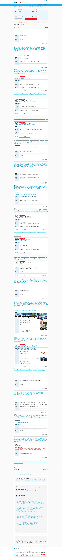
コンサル (25, 338)
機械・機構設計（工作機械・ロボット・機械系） (31, 516)
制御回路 (42, 440)
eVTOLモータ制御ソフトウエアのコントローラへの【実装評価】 (25, 124)
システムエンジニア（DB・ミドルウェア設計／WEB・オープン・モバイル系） (25, 500)
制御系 (28, 142)
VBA (37, 479)
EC (14, 70)
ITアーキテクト (23, 497)
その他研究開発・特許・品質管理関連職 (30, 509)
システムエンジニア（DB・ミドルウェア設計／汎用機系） (23, 502)
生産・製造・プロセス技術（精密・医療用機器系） (22, 518)
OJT (14, 163)
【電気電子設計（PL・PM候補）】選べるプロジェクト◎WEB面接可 (26, 194)
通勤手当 (36, 48)
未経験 (27, 393)
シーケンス (23, 440)
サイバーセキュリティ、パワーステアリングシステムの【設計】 (25, 101)
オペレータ (17, 415)
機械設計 (37, 480)
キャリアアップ (19, 47)
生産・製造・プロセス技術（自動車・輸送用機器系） (33, 518)
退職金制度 (30, 48)
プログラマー (23, 479)
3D (14, 338)
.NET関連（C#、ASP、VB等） (37, 487)
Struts (17, 490)
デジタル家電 (23, 392)
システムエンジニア (27, 186)
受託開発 (29, 480)
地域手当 (33, 48)
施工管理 (39, 415)
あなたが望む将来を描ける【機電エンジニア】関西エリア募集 (25, 346)
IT (17, 49)
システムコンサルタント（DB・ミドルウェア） (39, 497)
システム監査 (44, 479)
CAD (16, 338)
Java (19, 487)
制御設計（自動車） (18, 445)
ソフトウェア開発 (27, 47)
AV (14, 49)
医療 (34, 47)
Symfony (28, 490)
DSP (31, 304)
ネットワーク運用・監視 (19, 507)
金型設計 (18, 517)
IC (17, 142)
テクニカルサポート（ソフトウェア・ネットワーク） (28, 507)
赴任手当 (39, 48)
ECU (30, 142)
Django (31, 490)
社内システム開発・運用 (19, 508)
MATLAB (34, 281)
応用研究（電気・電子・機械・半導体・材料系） (32, 511)
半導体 (43, 49)
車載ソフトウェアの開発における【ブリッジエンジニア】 (24, 217)
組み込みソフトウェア (18, 480)
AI (26, 165)
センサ (43, 281)
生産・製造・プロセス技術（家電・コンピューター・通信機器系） (28, 517)
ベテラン (39, 49)
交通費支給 (18, 339)
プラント (36, 338)
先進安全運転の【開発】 (19, 263)
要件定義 (46, 164)
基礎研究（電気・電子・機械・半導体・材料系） (22, 511)
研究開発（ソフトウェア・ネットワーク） (27, 508)
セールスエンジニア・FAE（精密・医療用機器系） (22, 522)
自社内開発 (25, 166)
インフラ (16, 47)
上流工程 (25, 71)
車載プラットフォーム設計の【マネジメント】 (22, 78)
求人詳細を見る (16, 90)
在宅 (23, 164)
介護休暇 (37, 47)
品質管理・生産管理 (33, 480)
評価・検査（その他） (19, 528)
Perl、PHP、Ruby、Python (24, 487)
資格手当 (46, 392)
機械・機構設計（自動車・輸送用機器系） (21, 516)
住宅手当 (30, 339)
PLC (33, 440)
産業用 (41, 49)
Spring (22, 490)
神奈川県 (15, 50)
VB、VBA (29, 487)
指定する (20, 11)
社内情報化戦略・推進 (42, 507)
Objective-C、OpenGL (43, 487)
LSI (24, 49)
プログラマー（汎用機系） (32, 502)
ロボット (33, 165)
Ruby (32, 479)
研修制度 (18, 164)
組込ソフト (18, 394)
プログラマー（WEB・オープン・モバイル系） (38, 500)
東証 (35, 165)
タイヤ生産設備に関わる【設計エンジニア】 (22, 422)
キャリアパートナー (31, 49)
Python (36, 49)
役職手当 (43, 339)
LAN (22, 49)
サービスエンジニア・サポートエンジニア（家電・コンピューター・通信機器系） (25, 524)
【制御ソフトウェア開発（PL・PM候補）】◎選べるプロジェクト (25, 147)
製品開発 (28, 188)
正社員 (25, 48)
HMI (31, 440)
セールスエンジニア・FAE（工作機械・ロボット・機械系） (23, 523)
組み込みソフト (18, 166)
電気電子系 (21, 394)
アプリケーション (19, 165)
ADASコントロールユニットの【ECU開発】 (22, 55)
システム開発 (27, 70)
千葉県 (17, 50)
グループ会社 (23, 47)
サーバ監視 (40, 479)
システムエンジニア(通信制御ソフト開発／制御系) (22, 503)
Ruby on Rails (36, 490)
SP (17, 70)
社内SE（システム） (18, 479)
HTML (14, 392)
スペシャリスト (28, 338)
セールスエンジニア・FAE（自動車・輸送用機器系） (33, 522)
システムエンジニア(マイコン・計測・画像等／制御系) (33, 503)
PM (16, 163)
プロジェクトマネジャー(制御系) (39, 502)
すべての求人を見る (46, 469)
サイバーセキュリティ (16, 189)
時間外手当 (29, 164)
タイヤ (35, 440)
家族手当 (31, 392)
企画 (45, 338)
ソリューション (31, 47)
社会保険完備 (22, 48)
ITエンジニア (20, 49)
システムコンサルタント (24, 480)
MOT (39, 188)
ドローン (30, 165)
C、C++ (17, 487)
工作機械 (21, 164)
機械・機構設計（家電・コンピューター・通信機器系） (22, 515)
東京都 (45, 49)
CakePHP (25, 490)
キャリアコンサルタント (44, 416)
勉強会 (43, 280)
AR (31, 281)
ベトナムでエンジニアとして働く (42, 480)
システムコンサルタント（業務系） (29, 497)
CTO (46, 303)
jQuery (33, 490)
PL (25, 142)
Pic (31, 188)
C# (38, 165)
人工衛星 (45, 165)
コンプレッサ (42, 188)
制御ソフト (43, 142)
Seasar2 (19, 490)
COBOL (35, 479)
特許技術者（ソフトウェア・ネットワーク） (37, 508)
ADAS (40, 165)
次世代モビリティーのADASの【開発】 (21, 240)
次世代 (40, 142)
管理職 (39, 47)
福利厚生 (41, 48)
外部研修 (41, 338)
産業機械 (43, 165)
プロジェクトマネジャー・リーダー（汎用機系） (22, 501)
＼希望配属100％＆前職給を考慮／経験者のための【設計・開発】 (25, 310)
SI (14, 47)
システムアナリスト (19, 497)
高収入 (44, 47)
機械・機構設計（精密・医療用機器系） (33, 515)
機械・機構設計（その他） (39, 516)
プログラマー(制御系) (42, 503)
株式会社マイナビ (38, 541)
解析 (20, 517)
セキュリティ (34, 188)
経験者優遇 (42, 47)
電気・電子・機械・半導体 (19, 510)
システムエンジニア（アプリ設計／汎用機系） (32, 501)
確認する (43, 554)
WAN (27, 49)
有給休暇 (44, 48)
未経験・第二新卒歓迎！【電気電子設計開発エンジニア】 (24, 376)
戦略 (35, 339)
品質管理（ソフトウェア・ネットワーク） (21, 509)
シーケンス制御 (26, 440)
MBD (40, 281)
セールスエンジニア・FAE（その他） (33, 523)
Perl (30, 479)
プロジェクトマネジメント (38, 163)
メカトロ (39, 393)
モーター (36, 142)
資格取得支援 (15, 48)
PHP (28, 479)
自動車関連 (19, 48)
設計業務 (27, 48)
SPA (39, 304)
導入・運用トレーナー (37, 507)
